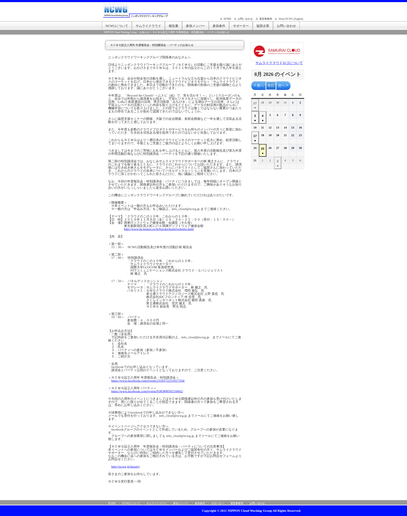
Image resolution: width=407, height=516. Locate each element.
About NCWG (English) (290, 19)
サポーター (241, 26)
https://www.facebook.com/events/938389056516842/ (147, 391)
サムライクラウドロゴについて (279, 63)
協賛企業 (262, 26)
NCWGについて (117, 26)
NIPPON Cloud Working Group (120, 32)
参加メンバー (195, 26)
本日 (271, 85)
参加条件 (219, 26)
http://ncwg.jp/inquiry (125, 466)
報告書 (173, 26)
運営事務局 (265, 19)
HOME (227, 19)
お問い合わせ (245, 19)
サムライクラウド (148, 26)
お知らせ (144, 32)
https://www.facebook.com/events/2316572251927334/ (148, 380)
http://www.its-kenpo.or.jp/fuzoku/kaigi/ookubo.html (159, 229)
